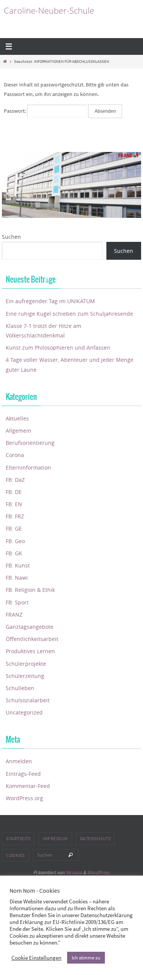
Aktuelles (17, 418)
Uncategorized (24, 712)
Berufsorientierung (30, 442)
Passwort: (15, 111)
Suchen (11, 236)
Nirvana (74, 872)
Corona (15, 455)
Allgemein (18, 430)
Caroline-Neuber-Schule (49, 10)
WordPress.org (24, 798)
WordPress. (98, 872)
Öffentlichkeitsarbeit (32, 639)
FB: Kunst (18, 565)
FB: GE (14, 528)
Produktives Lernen (30, 651)
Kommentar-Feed (28, 786)
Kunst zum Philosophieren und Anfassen (58, 347)
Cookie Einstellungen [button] (36, 957)
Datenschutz (95, 838)
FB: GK (14, 553)
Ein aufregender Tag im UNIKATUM (50, 301)
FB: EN (14, 504)
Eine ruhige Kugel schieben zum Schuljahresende (69, 313)
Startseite (18, 838)
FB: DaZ (15, 479)
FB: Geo (15, 541)
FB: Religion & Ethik (30, 589)
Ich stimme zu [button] (86, 957)
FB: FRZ (15, 516)
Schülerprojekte (26, 663)
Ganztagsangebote (29, 626)
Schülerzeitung (25, 675)
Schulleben (20, 688)
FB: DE (14, 491)
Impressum (55, 838)
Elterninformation (28, 467)
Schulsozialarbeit (28, 700)
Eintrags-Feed (23, 773)
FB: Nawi (17, 577)
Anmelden (19, 761)
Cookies (15, 855)
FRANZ (14, 614)
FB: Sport (17, 602)
